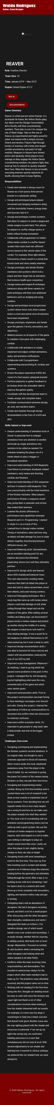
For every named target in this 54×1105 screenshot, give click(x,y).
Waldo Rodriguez (19, 5)
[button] (9, 42)
